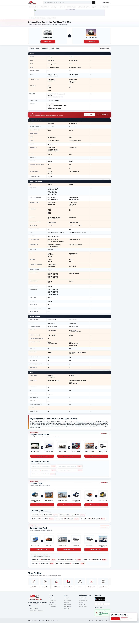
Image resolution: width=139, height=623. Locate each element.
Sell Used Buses (67, 608)
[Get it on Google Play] (100, 599)
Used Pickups (82, 604)
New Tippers (51, 602)
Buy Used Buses (67, 604)
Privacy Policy (92, 620)
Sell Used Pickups (83, 606)
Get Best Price (47, 41)
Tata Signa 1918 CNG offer (102, 114)
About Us (86, 620)
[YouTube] (102, 604)
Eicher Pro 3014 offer (89, 114)
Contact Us (108, 620)
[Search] (93, 2)
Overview (32, 48)
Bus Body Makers (67, 606)
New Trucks (51, 598)
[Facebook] (99, 604)
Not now (131, 618)
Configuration (44, 48)
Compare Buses (67, 600)
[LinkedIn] (108, 604)
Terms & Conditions (100, 620)
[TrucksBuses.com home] (32, 2)
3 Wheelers (81, 602)
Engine (37, 48)
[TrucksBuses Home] (35, 597)
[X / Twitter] (96, 604)
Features (52, 48)
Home (29, 17)
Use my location (115, 618)
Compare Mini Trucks (83, 600)
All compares (104, 433)
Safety (57, 48)
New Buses (66, 598)
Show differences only (104, 48)
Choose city (124, 618)
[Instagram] (105, 604)
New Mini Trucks (82, 598)
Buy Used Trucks (52, 604)
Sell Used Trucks (52, 606)
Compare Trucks (34, 17)
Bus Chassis (66, 602)
